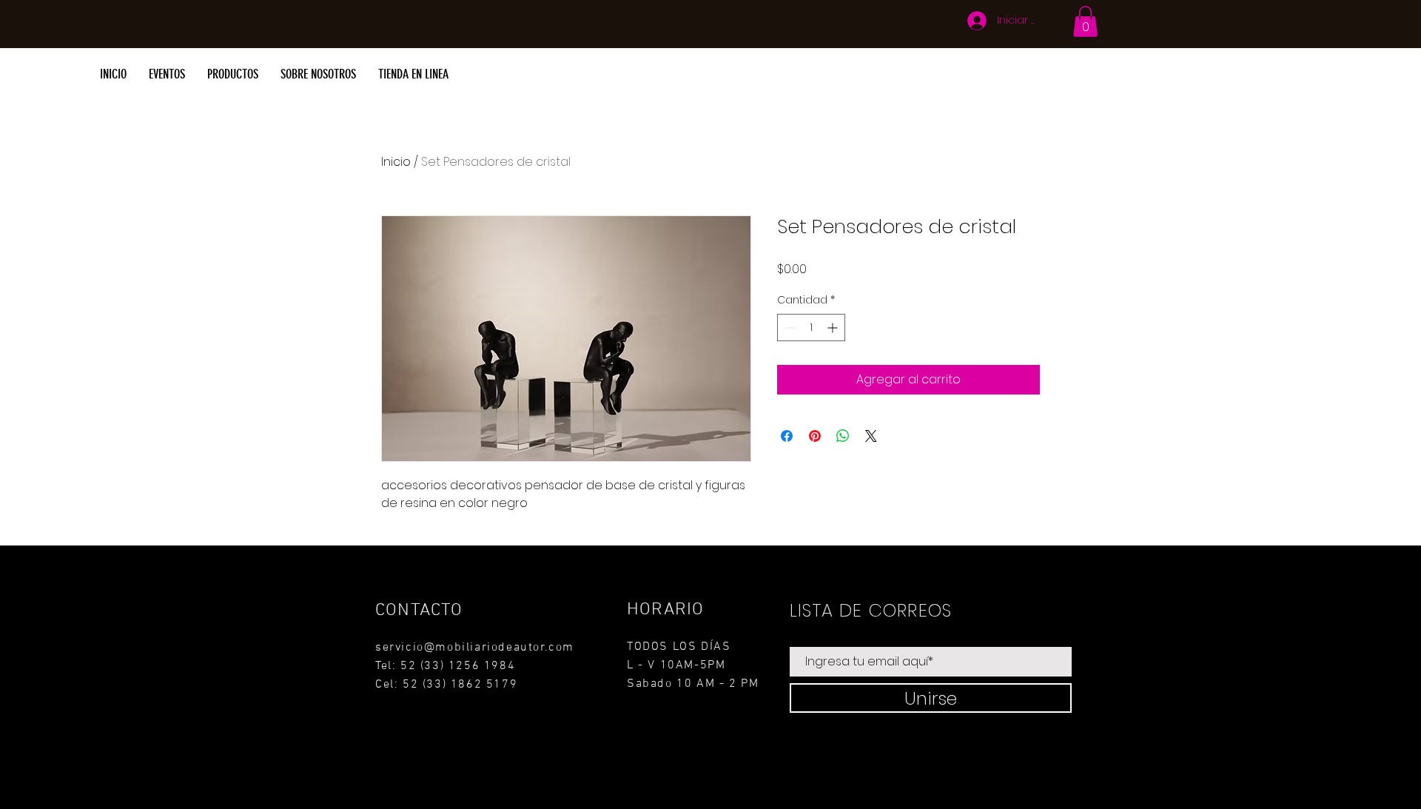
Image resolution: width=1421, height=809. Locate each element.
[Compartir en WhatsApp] (843, 436)
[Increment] (833, 327)
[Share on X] (871, 436)
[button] (1085, 21)
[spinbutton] (811, 327)
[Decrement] (788, 327)
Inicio (396, 161)
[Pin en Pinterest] (815, 436)
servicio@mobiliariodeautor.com (474, 647)
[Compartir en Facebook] (787, 436)
